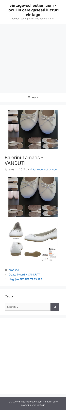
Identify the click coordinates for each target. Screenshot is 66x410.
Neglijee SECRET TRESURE (25, 279)
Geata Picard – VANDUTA (25, 274)
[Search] (54, 307)
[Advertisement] (33, 58)
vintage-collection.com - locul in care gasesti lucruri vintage (33, 10)
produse (14, 269)
